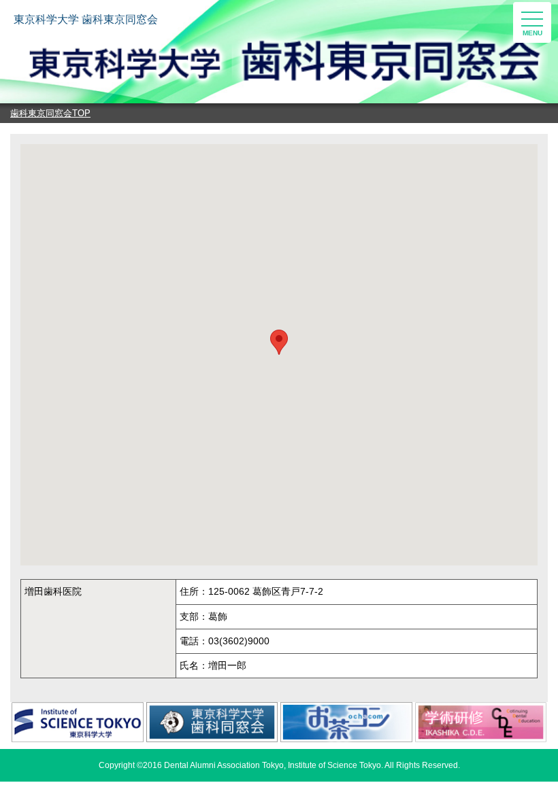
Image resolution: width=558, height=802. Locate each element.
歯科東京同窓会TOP (50, 113)
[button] (279, 342)
